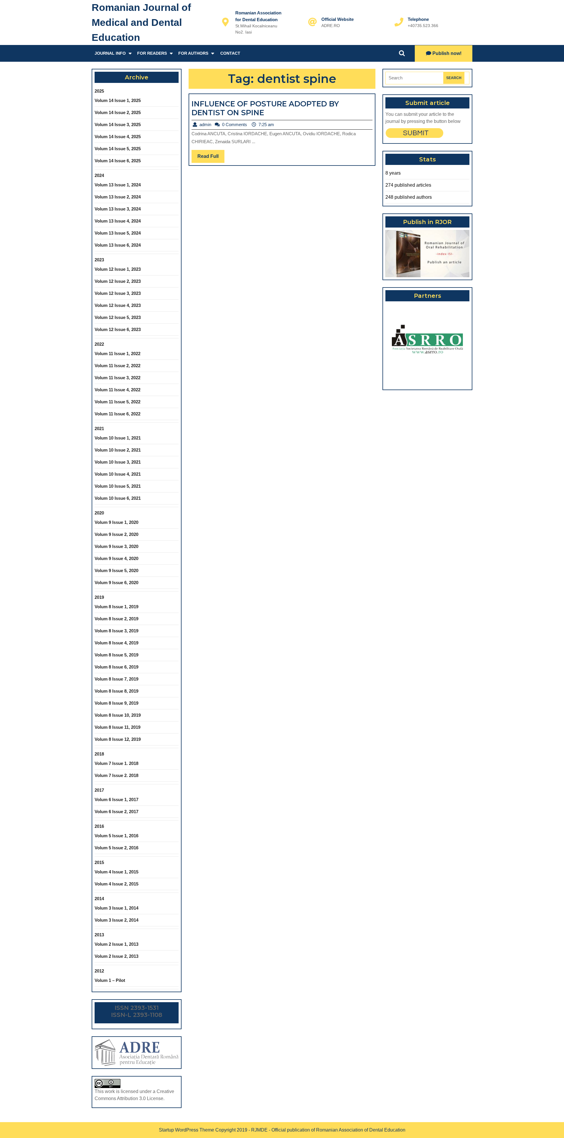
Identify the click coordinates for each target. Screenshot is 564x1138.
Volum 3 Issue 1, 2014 (116, 907)
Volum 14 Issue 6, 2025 (118, 160)
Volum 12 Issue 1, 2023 (118, 269)
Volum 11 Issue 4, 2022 (117, 389)
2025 (99, 90)
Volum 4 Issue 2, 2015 (116, 883)
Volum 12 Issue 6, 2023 (118, 329)
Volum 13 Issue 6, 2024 (118, 245)
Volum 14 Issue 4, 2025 (118, 136)
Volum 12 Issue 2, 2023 (118, 281)
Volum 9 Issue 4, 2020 (116, 558)
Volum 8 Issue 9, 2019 (116, 703)
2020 (99, 512)
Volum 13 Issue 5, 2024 (118, 232)
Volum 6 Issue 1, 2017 (116, 799)
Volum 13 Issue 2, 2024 (118, 196)
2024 (99, 175)
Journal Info (110, 53)
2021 (99, 428)
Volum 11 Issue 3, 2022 (117, 377)
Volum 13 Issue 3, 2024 (118, 208)
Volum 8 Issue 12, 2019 (118, 739)
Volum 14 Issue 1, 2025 (118, 100)
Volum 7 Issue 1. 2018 (116, 763)
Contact (230, 53)
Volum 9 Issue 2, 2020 (116, 534)
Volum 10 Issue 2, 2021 (118, 449)
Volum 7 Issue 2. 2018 (116, 775)
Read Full (210, 158)
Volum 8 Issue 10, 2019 (118, 715)
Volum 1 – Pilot (110, 980)
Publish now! (446, 53)
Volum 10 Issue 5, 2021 (118, 486)
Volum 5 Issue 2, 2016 (116, 847)
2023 (99, 259)
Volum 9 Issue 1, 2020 (116, 522)
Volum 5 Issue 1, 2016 (116, 835)
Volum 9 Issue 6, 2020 (116, 582)
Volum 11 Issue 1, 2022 (117, 353)
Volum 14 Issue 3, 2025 (118, 124)
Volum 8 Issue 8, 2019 (116, 691)
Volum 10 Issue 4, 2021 (118, 474)
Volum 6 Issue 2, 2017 (116, 811)
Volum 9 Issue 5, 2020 (116, 570)
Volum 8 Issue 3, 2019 (116, 630)
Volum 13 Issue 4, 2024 (118, 220)
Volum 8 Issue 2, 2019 (116, 618)
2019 (99, 597)
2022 (99, 344)
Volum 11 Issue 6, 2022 (117, 413)
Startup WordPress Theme (186, 1129)
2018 (99, 753)
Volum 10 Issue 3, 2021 (118, 461)
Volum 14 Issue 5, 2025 (118, 148)
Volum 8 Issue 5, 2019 (116, 654)
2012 (99, 970)
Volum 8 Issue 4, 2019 (116, 642)
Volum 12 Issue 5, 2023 (118, 317)
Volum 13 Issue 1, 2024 (118, 184)
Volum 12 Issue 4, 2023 (118, 305)
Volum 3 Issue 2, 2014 (116, 920)
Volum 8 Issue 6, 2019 (116, 666)
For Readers (152, 53)
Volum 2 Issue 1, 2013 (116, 944)
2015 (99, 862)
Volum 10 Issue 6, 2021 (118, 498)
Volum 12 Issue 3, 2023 (118, 293)
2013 (99, 934)
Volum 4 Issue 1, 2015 (116, 871)
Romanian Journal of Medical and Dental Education (141, 22)
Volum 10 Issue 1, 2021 (118, 437)
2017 (99, 790)
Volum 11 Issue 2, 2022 (117, 365)
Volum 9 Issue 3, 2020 (116, 546)
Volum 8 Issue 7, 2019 (116, 678)
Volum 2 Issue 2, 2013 (116, 956)
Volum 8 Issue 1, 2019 (116, 606)
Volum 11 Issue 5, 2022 (117, 401)
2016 (99, 826)
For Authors (193, 53)
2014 (99, 898)
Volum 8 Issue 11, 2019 (117, 727)
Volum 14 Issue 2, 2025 (118, 112)
